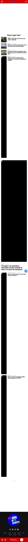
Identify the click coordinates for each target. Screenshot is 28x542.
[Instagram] (5, 540)
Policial (9, 533)
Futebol (14, 533)
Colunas (10, 534)
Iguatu (23, 533)
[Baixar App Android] (25, 540)
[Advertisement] (14, 19)
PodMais (14, 534)
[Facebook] (2, 540)
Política (18, 533)
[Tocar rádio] (21, 539)
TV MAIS (19, 534)
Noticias (5, 533)
